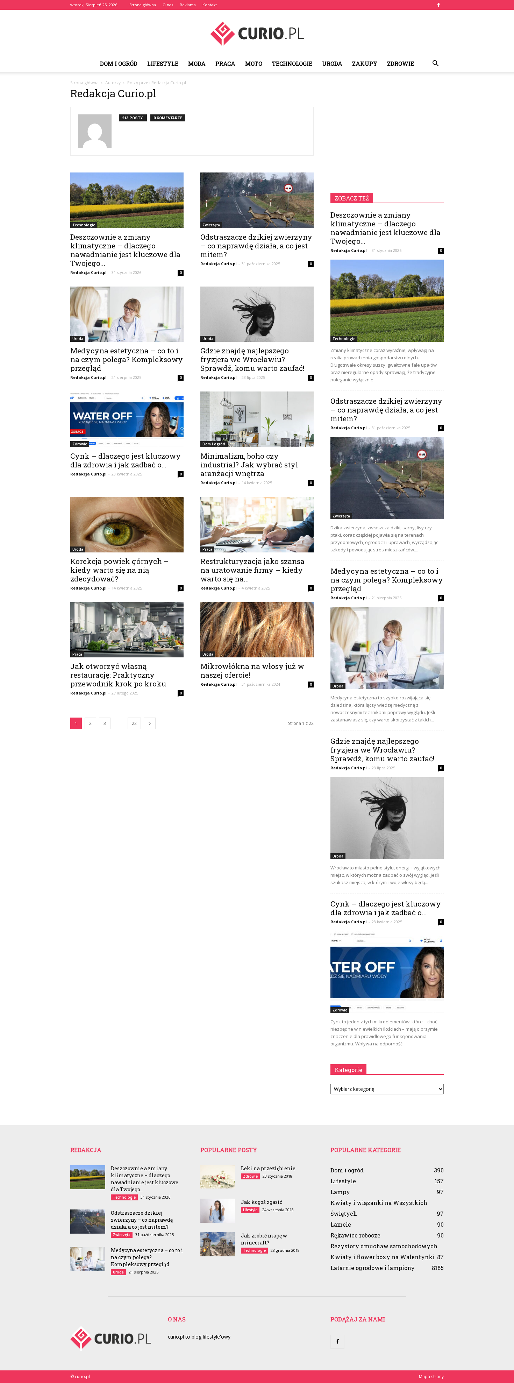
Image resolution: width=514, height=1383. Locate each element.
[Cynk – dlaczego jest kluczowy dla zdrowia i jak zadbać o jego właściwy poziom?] (127, 419)
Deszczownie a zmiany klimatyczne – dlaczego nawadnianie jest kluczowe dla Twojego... (125, 250)
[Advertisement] (387, 133)
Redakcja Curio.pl (88, 272)
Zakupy (364, 63)
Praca (225, 63)
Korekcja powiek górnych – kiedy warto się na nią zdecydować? (119, 570)
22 (134, 723)
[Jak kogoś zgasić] (217, 1211)
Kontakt (209, 4)
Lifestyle (162, 63)
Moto (253, 63)
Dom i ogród (118, 63)
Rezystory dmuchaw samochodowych (383, 1246)
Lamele (340, 1224)
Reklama (188, 4)
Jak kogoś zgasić (261, 1202)
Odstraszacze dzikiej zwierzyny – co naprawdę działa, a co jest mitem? (256, 245)
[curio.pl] (257, 33)
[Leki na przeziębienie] (217, 1176)
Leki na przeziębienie (268, 1168)
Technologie (292, 63)
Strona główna (142, 4)
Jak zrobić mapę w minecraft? (264, 1239)
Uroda (332, 63)
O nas (168, 4)
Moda (197, 63)
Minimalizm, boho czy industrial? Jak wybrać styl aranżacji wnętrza (249, 464)
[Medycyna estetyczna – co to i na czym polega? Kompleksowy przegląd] (127, 314)
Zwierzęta (211, 225)
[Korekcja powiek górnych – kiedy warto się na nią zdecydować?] (127, 524)
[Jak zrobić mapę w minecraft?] (217, 1244)
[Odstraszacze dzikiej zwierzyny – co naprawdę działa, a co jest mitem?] (257, 200)
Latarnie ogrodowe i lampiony (372, 1267)
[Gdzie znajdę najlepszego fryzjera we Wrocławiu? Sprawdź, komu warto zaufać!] (257, 314)
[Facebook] (438, 5)
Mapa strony (431, 1377)
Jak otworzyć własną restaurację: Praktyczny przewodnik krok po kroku (118, 675)
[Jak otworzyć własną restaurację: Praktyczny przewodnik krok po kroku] (127, 630)
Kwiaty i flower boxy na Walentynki (382, 1257)
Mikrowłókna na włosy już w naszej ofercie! (252, 670)
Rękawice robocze (355, 1235)
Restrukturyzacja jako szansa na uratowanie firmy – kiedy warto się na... (252, 570)
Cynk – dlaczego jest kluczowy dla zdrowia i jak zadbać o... (125, 460)
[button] (435, 63)
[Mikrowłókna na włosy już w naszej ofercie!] (257, 630)
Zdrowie (400, 63)
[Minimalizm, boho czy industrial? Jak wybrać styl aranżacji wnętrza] (257, 419)
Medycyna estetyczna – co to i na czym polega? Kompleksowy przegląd (126, 359)
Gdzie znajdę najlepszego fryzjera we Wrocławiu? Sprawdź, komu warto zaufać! (252, 359)
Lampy (340, 1191)
